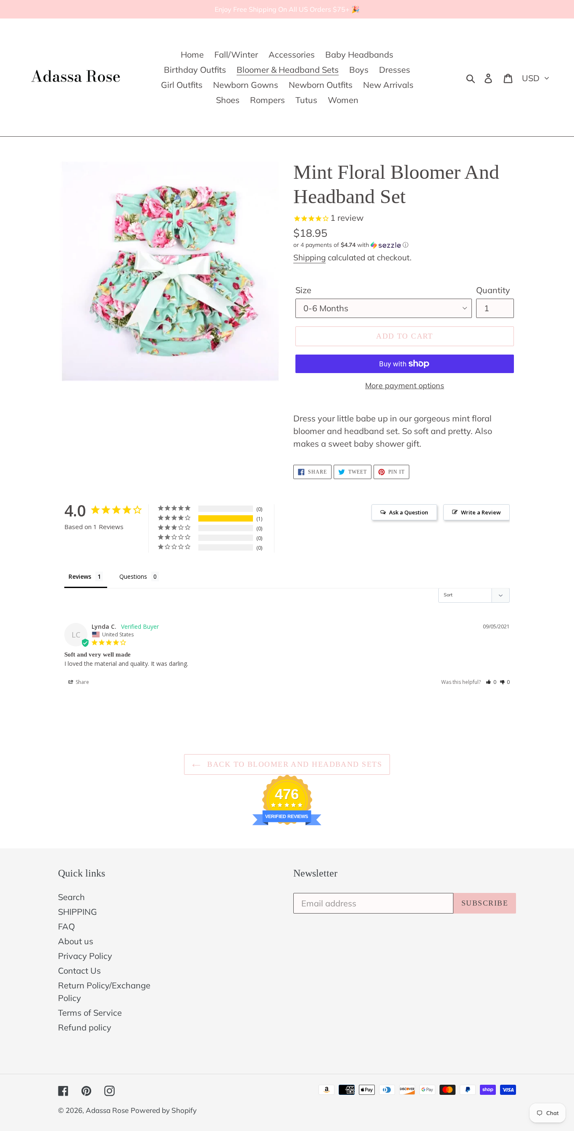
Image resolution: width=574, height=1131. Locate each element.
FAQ (66, 926)
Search (71, 897)
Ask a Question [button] (408, 512)
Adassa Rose (107, 1110)
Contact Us (79, 970)
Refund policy (84, 1027)
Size (303, 290)
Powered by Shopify (164, 1110)
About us (75, 941)
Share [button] (81, 682)
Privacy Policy (85, 956)
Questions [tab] (133, 576)
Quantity (493, 290)
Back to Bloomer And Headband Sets (293, 764)
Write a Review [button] (481, 512)
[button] (404, 245)
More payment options (404, 385)
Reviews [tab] (79, 576)
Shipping (309, 257)
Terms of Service (90, 1012)
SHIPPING (77, 911)
